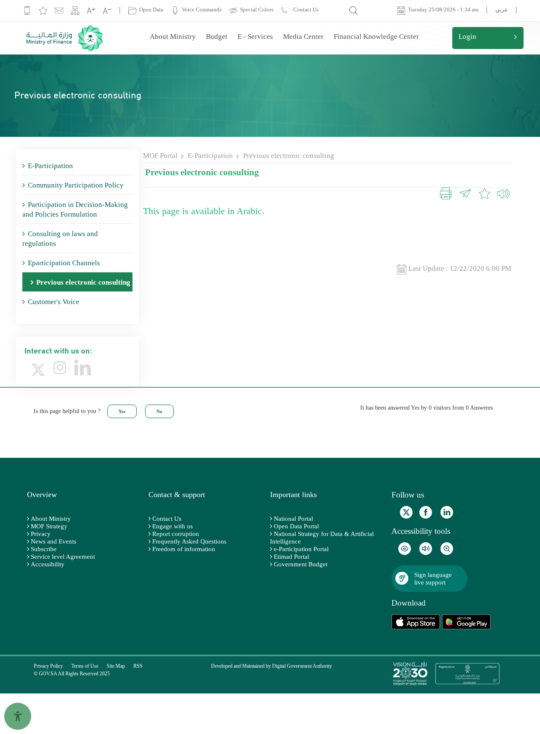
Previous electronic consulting (288, 156)
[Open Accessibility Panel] (17, 716)
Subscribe (44, 549)
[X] (38, 368)
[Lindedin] (82, 368)
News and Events (53, 541)
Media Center (303, 37)
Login (467, 37)
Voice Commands (200, 9)
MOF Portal (160, 156)
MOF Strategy (49, 526)
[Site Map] (75, 10)
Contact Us (166, 518)
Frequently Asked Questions (189, 541)
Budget (216, 37)
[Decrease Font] (107, 10)
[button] (501, 194)
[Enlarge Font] (91, 10)
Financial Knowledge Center (376, 37)
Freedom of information (183, 549)
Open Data (150, 9)
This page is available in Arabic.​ (204, 211)
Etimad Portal (291, 556)
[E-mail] (59, 10)
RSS (138, 666)
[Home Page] (66, 38)
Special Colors (255, 9)
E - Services (255, 37)
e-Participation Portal (301, 549)
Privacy (41, 533)
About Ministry (173, 37)
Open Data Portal (296, 526)
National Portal (293, 518)
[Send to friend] (465, 194)
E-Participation (210, 156)
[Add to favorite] (43, 10)
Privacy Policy (48, 666)
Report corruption (175, 533)
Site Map (116, 666)
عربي (501, 9)
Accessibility (48, 564)
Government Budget (300, 564)
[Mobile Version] (27, 10)
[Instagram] (60, 368)
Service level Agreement (63, 556)
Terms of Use (84, 666)
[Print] (445, 194)
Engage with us (172, 526)
